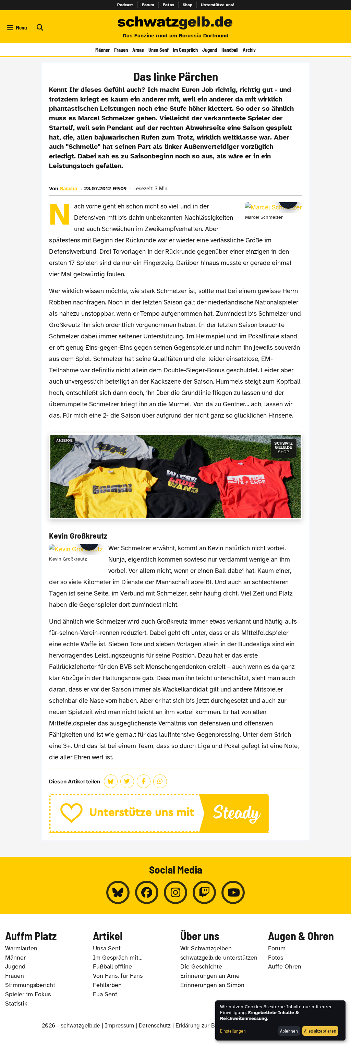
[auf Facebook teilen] (143, 781)
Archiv (249, 50)
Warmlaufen (21, 948)
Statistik (16, 1003)
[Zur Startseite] (175, 23)
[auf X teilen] (127, 781)
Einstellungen (233, 1031)
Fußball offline (112, 966)
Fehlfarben (107, 985)
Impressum (119, 1025)
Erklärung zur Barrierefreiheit (213, 1025)
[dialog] (280, 1020)
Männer (102, 50)
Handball (229, 50)
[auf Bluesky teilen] (111, 781)
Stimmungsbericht (30, 985)
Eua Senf (105, 994)
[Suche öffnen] (39, 27)
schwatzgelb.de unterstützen (218, 957)
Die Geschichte (201, 966)
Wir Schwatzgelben (206, 948)
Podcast (125, 5)
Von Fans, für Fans (118, 975)
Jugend (209, 50)
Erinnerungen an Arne (210, 975)
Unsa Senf (158, 50)
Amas (138, 50)
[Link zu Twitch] (204, 892)
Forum (148, 5)
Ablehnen (289, 1031)
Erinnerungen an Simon (212, 985)
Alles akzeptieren (320, 1031)
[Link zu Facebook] (146, 892)
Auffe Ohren (284, 966)
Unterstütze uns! (217, 5)
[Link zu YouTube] (233, 892)
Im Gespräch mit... (118, 957)
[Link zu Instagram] (175, 892)
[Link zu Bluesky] (118, 892)
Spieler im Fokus (28, 994)
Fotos (168, 5)
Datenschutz (155, 1025)
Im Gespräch (185, 50)
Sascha (68, 188)
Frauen (121, 50)
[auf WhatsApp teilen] (160, 781)
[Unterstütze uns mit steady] (175, 813)
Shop (188, 5)
